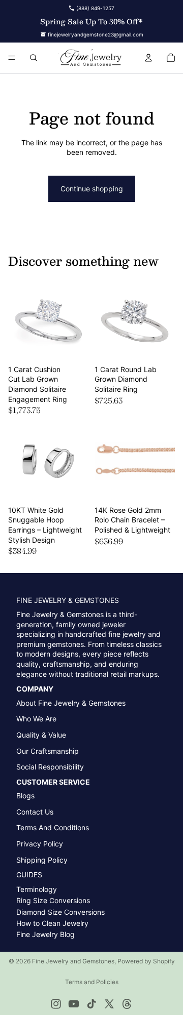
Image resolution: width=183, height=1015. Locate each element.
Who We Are (36, 718)
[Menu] (11, 57)
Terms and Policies (91, 982)
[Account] (148, 58)
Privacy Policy (39, 843)
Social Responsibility (50, 766)
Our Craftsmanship (47, 751)
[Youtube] (74, 1004)
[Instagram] (56, 1004)
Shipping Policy (42, 860)
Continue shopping (91, 188)
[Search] (33, 58)
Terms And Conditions (52, 827)
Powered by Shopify (146, 961)
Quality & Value (41, 734)
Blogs (25, 795)
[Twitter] (109, 1004)
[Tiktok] (91, 1004)
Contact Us (34, 811)
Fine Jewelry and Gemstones (73, 961)
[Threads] (127, 1004)
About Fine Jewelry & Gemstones (71, 703)
